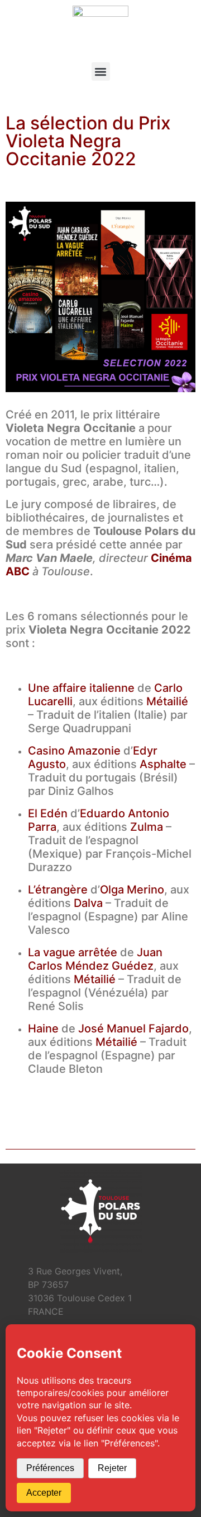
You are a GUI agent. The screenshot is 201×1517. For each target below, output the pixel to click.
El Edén (48, 813)
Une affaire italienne (81, 688)
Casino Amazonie (74, 750)
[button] (101, 71)
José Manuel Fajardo (133, 1028)
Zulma (146, 827)
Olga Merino (132, 889)
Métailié (167, 701)
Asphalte (163, 764)
